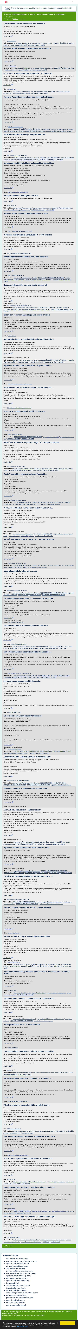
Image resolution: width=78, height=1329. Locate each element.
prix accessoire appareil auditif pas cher (45, 470)
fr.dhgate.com (11, 89)
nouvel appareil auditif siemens (23, 43)
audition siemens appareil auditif (15, 45)
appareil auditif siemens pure (26, 159)
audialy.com (12, 336)
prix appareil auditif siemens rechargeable (24, 1019)
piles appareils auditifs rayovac (43, 1131)
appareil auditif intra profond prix (17, 1281)
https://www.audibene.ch (16, 275)
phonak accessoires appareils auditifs (19, 1298)
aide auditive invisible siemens (21, 91)
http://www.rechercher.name (16, 466)
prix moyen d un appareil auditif (49, 842)
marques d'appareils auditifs (29, 595)
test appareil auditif (25, 995)
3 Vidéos (15, 19)
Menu (73, 2)
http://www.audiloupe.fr (15, 127)
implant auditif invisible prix (16, 1288)
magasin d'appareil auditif (40, 675)
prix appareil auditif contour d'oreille (25, 278)
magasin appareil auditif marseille (22, 675)
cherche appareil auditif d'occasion (39, 753)
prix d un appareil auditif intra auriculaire (38, 279)
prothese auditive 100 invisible (22, 993)
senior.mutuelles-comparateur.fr (18, 1101)
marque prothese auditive (15, 1302)
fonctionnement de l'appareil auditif (28, 437)
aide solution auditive (22, 1211)
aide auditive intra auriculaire (55, 648)
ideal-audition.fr (13, 1047)
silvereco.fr (10, 1070)
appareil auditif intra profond (16, 1290)
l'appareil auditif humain (12, 309)
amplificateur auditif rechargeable (43, 1021)
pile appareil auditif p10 (27, 1133)
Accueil (5, 1312)
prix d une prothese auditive (24, 902)
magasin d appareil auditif (26, 362)
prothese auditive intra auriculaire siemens (21, 1261)
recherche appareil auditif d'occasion (24, 751)
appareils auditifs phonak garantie (18, 1276)
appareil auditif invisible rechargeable (50, 504)
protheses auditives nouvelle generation (26, 1240)
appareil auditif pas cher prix (18, 567)
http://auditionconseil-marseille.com (19, 673)
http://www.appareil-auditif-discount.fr (19, 305)
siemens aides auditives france (59, 1072)
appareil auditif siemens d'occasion (19, 753)
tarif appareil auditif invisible (16, 1295)
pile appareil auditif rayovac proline (22, 1131)
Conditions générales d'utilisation (34, 1312)
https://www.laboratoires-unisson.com (20, 231)
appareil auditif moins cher (28, 504)
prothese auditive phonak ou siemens (51, 904)
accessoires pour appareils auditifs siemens (22, 1293)
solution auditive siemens (23, 1213)
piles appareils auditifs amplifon (12, 1133)
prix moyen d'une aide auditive (24, 842)
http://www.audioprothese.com (17, 155)
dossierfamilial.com (14, 933)
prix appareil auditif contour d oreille (48, 964)
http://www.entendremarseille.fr (18, 192)
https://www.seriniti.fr (14, 1129)
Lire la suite (7, 36)
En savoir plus (22, 1327)
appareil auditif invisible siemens (43, 43)
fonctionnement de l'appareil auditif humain (35, 309)
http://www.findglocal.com (16, 622)
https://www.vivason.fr (15, 434)
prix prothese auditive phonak (17, 1266)
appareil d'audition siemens (63, 43)
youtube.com (11, 41)
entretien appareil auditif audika (44, 536)
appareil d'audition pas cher (27, 904)
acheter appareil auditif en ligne (21, 93)
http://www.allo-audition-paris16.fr (18, 899)
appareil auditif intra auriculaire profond (59, 131)
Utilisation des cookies (55, 1312)
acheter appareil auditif (39, 93)
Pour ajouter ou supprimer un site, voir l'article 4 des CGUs (23, 1315)
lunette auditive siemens (24, 1074)
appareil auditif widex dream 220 (51, 437)
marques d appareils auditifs (53, 595)
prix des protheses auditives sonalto (23, 468)
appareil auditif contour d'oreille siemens (54, 129)
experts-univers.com (14, 712)
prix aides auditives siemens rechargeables (43, 91)
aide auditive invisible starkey (17, 1278)
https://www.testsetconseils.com (18, 1155)
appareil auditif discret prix (15, 1300)
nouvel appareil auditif (51, 1242)
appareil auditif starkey (39, 993)
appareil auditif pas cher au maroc (38, 567)
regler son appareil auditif (43, 468)
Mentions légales (15, 1312)
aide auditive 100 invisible (21, 1183)
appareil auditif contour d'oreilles (27, 129)
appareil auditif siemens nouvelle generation (52, 1240)
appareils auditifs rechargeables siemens (16, 210)
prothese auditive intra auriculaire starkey (21, 1273)
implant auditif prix (12, 1283)
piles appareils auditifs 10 (64, 1131)
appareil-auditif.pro (13, 1237)
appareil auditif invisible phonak (17, 1264)
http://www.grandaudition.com (16, 644)
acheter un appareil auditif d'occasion (45, 751)
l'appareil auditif (13, 439)
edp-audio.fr (11, 1179)
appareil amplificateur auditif (21, 1021)
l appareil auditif (27, 439)
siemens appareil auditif (36, 45)
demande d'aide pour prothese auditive (50, 362)
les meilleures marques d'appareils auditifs (52, 307)
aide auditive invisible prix (15, 1268)
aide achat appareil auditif (23, 844)
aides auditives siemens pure (22, 1072)
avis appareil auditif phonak (16, 1305)
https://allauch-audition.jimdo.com (18, 780)
